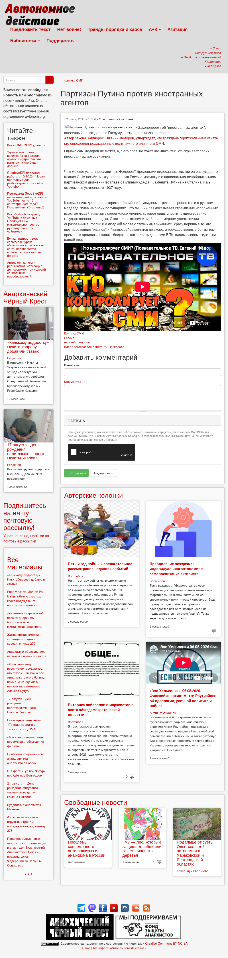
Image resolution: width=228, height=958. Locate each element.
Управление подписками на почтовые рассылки (26, 538)
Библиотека (24, 40)
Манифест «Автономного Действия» (119, 948)
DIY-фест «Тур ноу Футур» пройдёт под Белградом (26, 772)
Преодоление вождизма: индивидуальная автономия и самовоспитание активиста (177, 568)
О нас (86, 948)
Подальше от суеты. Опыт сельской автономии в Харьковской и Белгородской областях (195, 853)
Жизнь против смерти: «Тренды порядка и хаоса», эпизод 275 (23, 639)
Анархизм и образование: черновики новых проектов (26, 653)
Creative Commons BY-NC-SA (166, 943)
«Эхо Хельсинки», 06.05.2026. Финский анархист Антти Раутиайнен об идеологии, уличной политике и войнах (183, 698)
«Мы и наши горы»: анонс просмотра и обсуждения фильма (26, 741)
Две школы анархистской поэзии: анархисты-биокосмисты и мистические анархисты (25, 620)
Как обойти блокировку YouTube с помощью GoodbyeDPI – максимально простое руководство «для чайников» (23, 222)
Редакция (14, 358)
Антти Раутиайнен (163, 712)
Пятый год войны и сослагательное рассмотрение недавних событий (100, 566)
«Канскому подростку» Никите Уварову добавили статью (28, 346)
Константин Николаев (116, 119)
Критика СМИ (73, 80)
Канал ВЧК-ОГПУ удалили (26, 145)
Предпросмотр (103, 473)
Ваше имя (71, 365)
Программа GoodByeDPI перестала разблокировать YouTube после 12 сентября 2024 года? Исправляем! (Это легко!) (26, 200)
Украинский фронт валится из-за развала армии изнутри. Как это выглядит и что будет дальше (24, 159)
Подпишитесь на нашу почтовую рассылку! (24, 516)
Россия (69, 337)
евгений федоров (77, 342)
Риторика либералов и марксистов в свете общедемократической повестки (101, 709)
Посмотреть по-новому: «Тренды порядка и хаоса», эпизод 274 (24, 724)
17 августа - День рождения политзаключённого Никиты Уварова (25, 451)
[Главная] (42, 16)
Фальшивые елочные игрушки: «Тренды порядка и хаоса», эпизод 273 (26, 824)
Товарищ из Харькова (192, 870)
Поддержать (60, 40)
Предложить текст (30, 29)
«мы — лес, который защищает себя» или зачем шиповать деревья (141, 848)
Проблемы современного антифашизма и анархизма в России (86, 848)
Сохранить (77, 473)
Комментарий (76, 381)
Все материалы (25, 562)
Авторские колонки (93, 495)
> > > (29, 873)
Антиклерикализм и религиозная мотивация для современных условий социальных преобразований (26, 269)
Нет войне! (69, 29)
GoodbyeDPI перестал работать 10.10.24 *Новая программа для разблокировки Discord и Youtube (26, 179)
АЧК (154, 29)
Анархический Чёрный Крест (25, 297)
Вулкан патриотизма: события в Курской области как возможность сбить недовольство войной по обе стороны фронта (25, 247)
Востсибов (75, 576)
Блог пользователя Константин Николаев (94, 346)
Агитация (177, 29)
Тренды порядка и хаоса (115, 29)
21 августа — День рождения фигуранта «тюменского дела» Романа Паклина (22, 790)
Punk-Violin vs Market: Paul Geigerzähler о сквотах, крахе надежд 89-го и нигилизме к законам (26, 598)
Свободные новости (95, 802)
